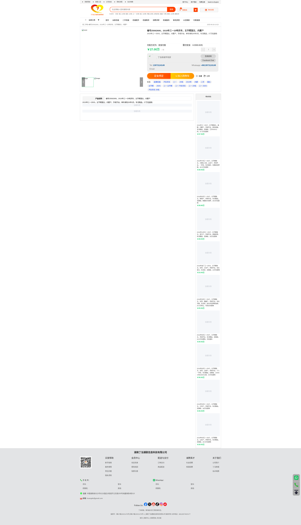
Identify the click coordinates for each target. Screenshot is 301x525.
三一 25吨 (192, 86)
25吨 (130, 14)
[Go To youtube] (153, 505)
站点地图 (130, 2)
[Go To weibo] (165, 505)
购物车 (188, 9)
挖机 (168, 14)
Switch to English (213, 2)
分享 (207, 76)
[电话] (296, 484)
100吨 (172, 14)
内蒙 (196, 82)
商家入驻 (98, 2)
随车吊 (177, 14)
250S (158, 86)
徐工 (141, 14)
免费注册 (202, 2)
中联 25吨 (150, 14)
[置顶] (296, 492)
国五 (209, 82)
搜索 (171, 9)
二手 (202, 82)
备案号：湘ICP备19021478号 (120, 514)
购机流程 (119, 2)
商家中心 (146, 518)
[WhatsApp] (296, 477)
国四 (161, 14)
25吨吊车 (156, 14)
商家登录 (88, 2)
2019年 (189, 82)
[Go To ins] (161, 505)
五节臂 (151, 86)
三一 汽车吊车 (180, 86)
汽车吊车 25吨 (154, 90)
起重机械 (157, 82)
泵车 (127, 14)
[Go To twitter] (149, 505)
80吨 (144, 14)
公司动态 (109, 2)
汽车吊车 (167, 82)
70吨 (164, 14)
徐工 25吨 (122, 14)
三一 (134, 14)
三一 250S (203, 86)
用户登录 (193, 2)
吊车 (116, 14)
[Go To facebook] (145, 505)
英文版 (159, 518)
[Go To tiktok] (157, 505)
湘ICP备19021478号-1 (137, 514)
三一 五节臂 (168, 86)
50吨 (137, 14)
